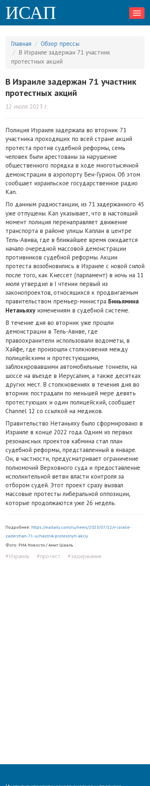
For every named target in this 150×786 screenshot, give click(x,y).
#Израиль (17, 556)
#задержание (85, 556)
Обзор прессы (60, 44)
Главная (21, 44)
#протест (48, 556)
